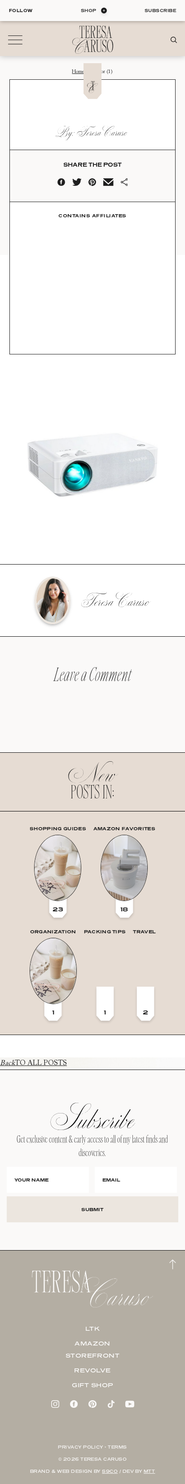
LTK (92, 1328)
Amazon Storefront (93, 1349)
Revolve (92, 1370)
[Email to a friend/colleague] (108, 184)
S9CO (110, 1471)
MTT (149, 1471)
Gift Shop (92, 1385)
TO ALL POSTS (33, 1063)
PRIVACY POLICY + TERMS (92, 1447)
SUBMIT (92, 1209)
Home (78, 71)
